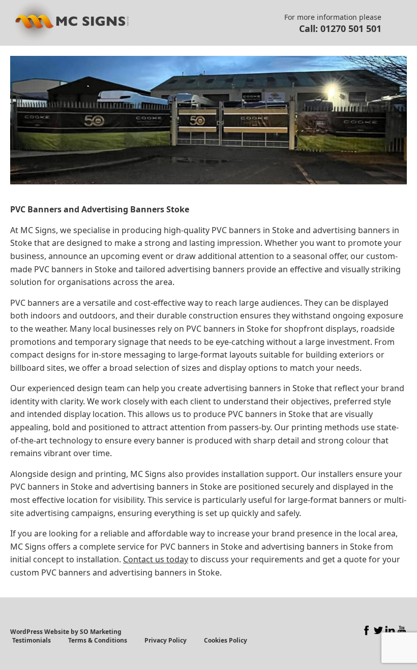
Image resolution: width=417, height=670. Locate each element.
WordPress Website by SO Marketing (66, 631)
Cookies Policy (225, 640)
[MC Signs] (69, 23)
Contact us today (155, 559)
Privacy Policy (165, 640)
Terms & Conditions (97, 640)
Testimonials (31, 640)
